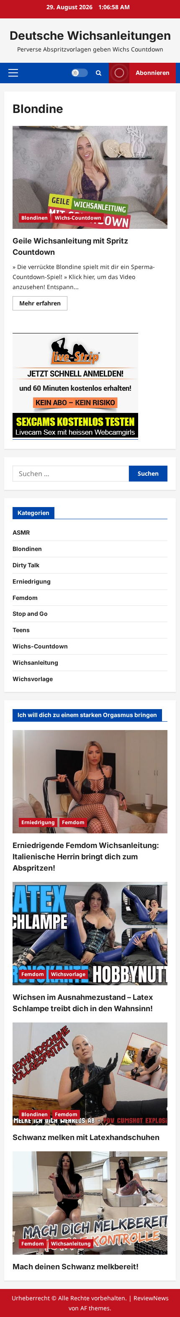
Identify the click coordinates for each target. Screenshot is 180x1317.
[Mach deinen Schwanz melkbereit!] (90, 1203)
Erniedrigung (32, 581)
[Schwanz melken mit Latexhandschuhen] (90, 1074)
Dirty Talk (26, 565)
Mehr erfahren (43, 304)
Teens (21, 629)
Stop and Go (30, 613)
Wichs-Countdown (78, 217)
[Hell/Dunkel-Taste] (79, 73)
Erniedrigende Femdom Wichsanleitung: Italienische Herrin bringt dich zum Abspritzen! (86, 856)
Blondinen (34, 217)
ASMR (21, 532)
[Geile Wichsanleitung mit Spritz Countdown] (90, 177)
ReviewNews (151, 1298)
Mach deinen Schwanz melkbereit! (76, 1266)
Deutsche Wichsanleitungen (90, 35)
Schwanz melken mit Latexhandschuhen (86, 1137)
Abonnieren (153, 72)
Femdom (25, 597)
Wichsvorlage (33, 678)
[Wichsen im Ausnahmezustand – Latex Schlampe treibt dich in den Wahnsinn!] (90, 933)
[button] (13, 73)
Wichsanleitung (35, 662)
